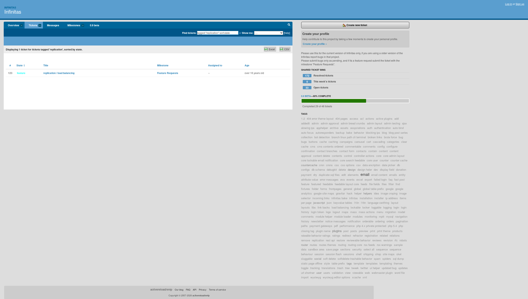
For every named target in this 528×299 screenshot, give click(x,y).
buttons (313, 142)
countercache (309, 165)
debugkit (332, 170)
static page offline (311, 263)
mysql (389, 216)
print (372, 231)
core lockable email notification (319, 160)
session (319, 254)
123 (10, 73)
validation (337, 273)
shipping (368, 254)
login (396, 207)
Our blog (179, 289)
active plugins (384, 118)
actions (369, 118)
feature (305, 184)
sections (345, 249)
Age (247, 65)
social (317, 259)
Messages (53, 25)
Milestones (71, 25)
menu (380, 212)
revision (388, 240)
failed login (380, 179)
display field (387, 170)
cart (369, 142)
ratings (336, 235)
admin (315, 123)
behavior (359, 133)
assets (344, 128)
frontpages (335, 189)
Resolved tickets (319, 75)
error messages (329, 179)
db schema (318, 170)
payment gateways (321, 226)
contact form (346, 151)
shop (378, 254)
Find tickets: (189, 33)
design (352, 170)
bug (401, 137)
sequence (382, 249)
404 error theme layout (320, 118)
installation (366, 198)
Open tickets (317, 87)
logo (328, 212)
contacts (361, 151)
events (350, 179)
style (327, 263)
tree (347, 268)
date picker (388, 165)
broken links (375, 137)
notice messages (335, 221)
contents (337, 156)
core (378, 156)
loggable (376, 207)
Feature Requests (167, 73)
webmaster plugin (382, 273)
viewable (357, 273)
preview (363, 231)
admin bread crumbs (353, 123)
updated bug (389, 268)
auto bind (398, 128)
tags (349, 263)
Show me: (247, 33)
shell (359, 254)
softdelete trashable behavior (355, 259)
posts (353, 231)
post (346, 231)
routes (313, 245)
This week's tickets (321, 81)
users (326, 273)
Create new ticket (356, 25)
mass (353, 212)
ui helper (375, 268)
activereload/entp (161, 289)
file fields (374, 184)
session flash (334, 254)
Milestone (163, 65)
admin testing (392, 123)
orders (390, 221)
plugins (337, 231)
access (354, 118)
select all (369, 249)
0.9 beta (94, 25)
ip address (391, 198)
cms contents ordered (330, 146)
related (384, 235)
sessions (348, 254)
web (367, 273)
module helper (324, 216)
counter (384, 160)
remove (305, 240)
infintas (353, 198)
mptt (381, 216)
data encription (371, 165)
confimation (308, 151)
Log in (508, 4)
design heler (364, 170)
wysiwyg (315, 277)
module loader (342, 216)
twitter (364, 268)
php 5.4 (392, 226)
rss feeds (369, 245)
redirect (346, 235)
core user (372, 160)
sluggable (306, 259)
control (348, 156)
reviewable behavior (358, 240)
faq (390, 179)
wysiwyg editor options (336, 277)
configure (392, 146)
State (20, 65)
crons (329, 165)
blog (384, 133)
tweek (355, 268)
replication (318, 240)
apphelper (322, 128)
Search (289, 25)
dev (376, 170)
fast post (399, 179)
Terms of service (217, 289)
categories (393, 142)
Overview (11, 25)
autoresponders (325, 133)
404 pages (341, 118)
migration (390, 212)
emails (393, 175)
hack (349, 193)
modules (358, 216)
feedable (328, 184)
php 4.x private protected (371, 226)
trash (340, 268)
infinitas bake (339, 198)
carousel (360, 142)
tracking (315, 268)
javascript (319, 203)
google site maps (324, 193)
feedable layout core (347, 184)
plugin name (323, 231)
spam (377, 259)
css (337, 165)
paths (304, 226)
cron (321, 165)
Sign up (520, 4)
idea (376, 193)
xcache (356, 277)
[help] (287, 33)
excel (359, 179)
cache (323, 142)
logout (336, 212)
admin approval (330, 123)
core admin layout (393, 156)
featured (316, 184)
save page (332, 249)
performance (347, 226)
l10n (356, 203)
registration (371, 235)
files (384, 184)
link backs (324, 207)
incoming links (321, 198)
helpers (367, 193)
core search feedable (352, 160)
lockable (356, 207)
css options (348, 165)
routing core (355, 245)
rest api (330, 240)
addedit (305, 123)
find (398, 184)
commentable (353, 146)
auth (369, 128)
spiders (386, 259)
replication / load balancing (58, 73)
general (347, 189)
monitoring (371, 216)
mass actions (367, 212)
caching (333, 142)
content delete (321, 156)
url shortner (308, 273)
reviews (377, 240)
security (357, 249)
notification (354, 221)
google (390, 189)
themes (398, 263)
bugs (304, 142)
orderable (367, 221)
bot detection (322, 137)
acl (362, 118)
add (396, 118)
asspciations (357, 128)
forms (323, 189)
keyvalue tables (343, 203)
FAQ (188, 289)
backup (340, 133)
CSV (286, 49)
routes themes (327, 245)
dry (315, 175)
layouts (305, 207)
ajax (404, 123)
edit (344, 175)
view (348, 273)
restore (341, 240)
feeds (364, 184)
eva (342, 179)
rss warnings (384, 245)
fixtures (305, 189)
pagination (402, 221)
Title (45, 65)
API (194, 289)
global (357, 189)
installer (379, 198)
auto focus (307, 133)
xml (365, 277)
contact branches (327, 151)
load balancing (340, 207)
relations (395, 235)
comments (369, 146)
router (304, 245)
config (381, 146)
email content (379, 175)
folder (315, 189)
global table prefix (373, 189)
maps (345, 212)
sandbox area (316, 249)
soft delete (329, 259)
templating (386, 263)
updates (403, 268)
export (368, 179)
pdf (336, 226)
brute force (390, 137)
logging (387, 207)
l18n (363, 203)
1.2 (303, 118)
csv (358, 165)
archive (334, 128)
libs (314, 207)
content (383, 151)
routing (342, 245)
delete (342, 170)
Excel (272, 49)
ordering (380, 221)
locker (366, 207)
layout (394, 203)
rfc (396, 240)
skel (398, 254)
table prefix (338, 263)
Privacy (202, 289)
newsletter (317, 221)
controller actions (364, 156)
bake (349, 133)
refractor (358, 235)
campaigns (346, 142)
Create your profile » (315, 44)
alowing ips (308, 128)
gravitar (340, 193)
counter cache (398, 160)
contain (372, 151)
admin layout (374, 123)
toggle (304, 268)
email (365, 174)
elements (353, 175)
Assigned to (215, 65)
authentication (382, 128)
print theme (383, 231)
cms (312, 146)
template (359, 263)
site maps (389, 254)
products (397, 231)
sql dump (398, 259)
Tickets (31, 25)
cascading (379, 142)
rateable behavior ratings (315, 235)
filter (391, 184)
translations (328, 268)
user (319, 273)
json (329, 203)
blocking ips (373, 133)
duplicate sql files (329, 175)
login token (317, 212)
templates (372, 263)
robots (403, 240)
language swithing (378, 203)
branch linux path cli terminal (349, 137)
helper (358, 193)
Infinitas (10, 7)
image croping (389, 193)
